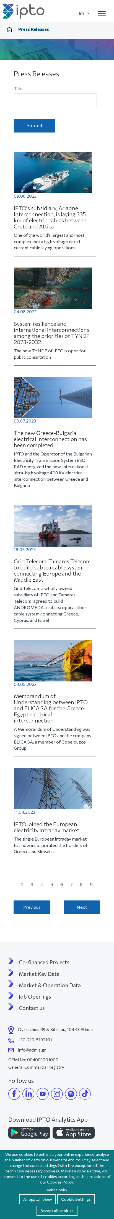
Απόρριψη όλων (37, 1199)
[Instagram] (57, 1094)
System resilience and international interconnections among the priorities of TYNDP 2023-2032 (52, 332)
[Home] (24, 11)
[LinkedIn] (28, 1094)
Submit (35, 125)
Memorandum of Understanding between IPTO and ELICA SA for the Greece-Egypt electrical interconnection (51, 708)
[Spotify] (71, 1094)
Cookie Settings (76, 1199)
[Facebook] (14, 1094)
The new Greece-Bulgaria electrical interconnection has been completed (50, 438)
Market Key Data (39, 974)
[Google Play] (29, 1133)
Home (9, 29)
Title (18, 88)
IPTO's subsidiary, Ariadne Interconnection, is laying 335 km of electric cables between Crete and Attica (50, 217)
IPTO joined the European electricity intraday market (46, 827)
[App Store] (74, 1133)
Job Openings (35, 997)
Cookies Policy (56, 1190)
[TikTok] (85, 1094)
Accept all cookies (57, 1210)
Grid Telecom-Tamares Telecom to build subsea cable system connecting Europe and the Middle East (52, 570)
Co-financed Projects (44, 962)
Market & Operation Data (50, 985)
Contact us (32, 1008)
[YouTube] (43, 1094)
